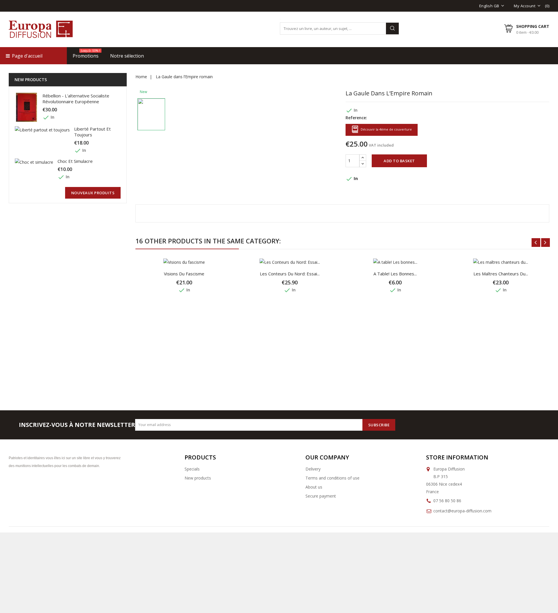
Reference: (356, 117)
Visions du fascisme (184, 274)
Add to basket (399, 160)
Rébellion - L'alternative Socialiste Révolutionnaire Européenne (75, 98)
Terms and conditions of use (332, 478)
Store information (457, 457)
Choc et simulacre (75, 161)
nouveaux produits (93, 192)
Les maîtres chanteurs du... (500, 274)
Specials (192, 469)
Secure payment (320, 496)
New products (198, 478)
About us (313, 487)
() (547, 5)
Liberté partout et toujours (92, 132)
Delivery (313, 469)
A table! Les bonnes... (395, 274)
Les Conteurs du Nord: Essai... (290, 274)
